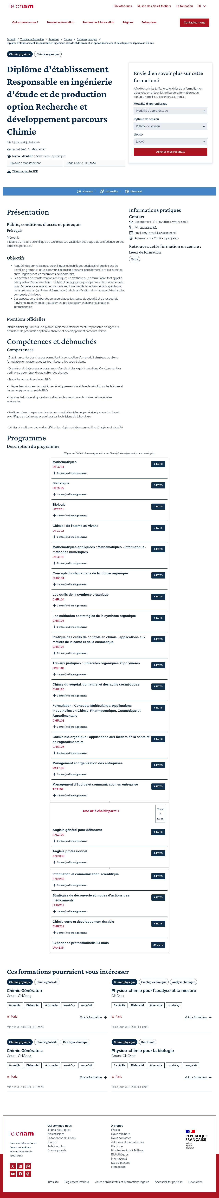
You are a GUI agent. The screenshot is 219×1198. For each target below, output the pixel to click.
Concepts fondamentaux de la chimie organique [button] (90, 573)
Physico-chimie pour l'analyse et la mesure (154, 990)
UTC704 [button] (58, 467)
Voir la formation (91, 1017)
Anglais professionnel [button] (70, 851)
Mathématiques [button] (65, 462)
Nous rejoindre (120, 1134)
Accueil (11, 39)
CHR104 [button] (58, 599)
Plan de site (118, 1167)
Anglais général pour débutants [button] (77, 830)
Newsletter (195, 1182)
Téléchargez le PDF (25, 171)
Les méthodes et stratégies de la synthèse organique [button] (94, 616)
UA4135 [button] (58, 947)
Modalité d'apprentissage (150, 103)
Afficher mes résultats (170, 151)
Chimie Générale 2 (25, 1050)
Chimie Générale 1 (24, 990)
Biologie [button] (59, 504)
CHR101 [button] (58, 578)
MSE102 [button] (58, 768)
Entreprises (149, 22)
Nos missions (56, 1134)
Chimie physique (20, 54)
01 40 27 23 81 (148, 227)
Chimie (68, 39)
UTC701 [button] (58, 509)
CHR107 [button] (58, 646)
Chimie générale (46, 982)
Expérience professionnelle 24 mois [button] (81, 943)
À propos (117, 1125)
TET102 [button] (58, 789)
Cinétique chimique (153, 982)
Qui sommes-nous (60, 1125)
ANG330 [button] (58, 856)
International (119, 1158)
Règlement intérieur (77, 1182)
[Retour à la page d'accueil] (22, 6)
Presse (115, 1129)
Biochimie (147, 1042)
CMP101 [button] (59, 668)
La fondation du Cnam (62, 1138)
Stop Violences (120, 1162)
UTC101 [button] (58, 557)
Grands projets (57, 1150)
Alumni (52, 1142)
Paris (134, 259)
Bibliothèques (119, 1154)
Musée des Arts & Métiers (127, 1150)
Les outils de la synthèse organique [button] (81, 594)
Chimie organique (87, 39)
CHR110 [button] (58, 689)
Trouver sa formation (60, 22)
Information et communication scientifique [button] (86, 874)
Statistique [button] (61, 483)
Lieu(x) (138, 134)
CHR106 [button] (58, 746)
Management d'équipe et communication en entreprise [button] (95, 784)
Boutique (117, 1146)
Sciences (54, 39)
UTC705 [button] (58, 488)
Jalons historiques (59, 1129)
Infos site (53, 1182)
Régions (128, 22)
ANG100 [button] (58, 834)
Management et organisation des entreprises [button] (88, 763)
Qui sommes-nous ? (25, 22)
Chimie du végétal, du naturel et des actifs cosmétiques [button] (96, 684)
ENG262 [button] (58, 879)
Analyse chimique (183, 982)
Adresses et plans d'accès (127, 1142)
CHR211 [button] (58, 905)
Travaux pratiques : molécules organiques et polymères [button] (96, 663)
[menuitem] (122, 6)
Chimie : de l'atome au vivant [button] (75, 526)
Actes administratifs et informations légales (122, 1182)
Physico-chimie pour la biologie (143, 1050)
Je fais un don (56, 1146)
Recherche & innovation (98, 22)
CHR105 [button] (58, 620)
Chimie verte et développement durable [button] (83, 921)
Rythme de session (146, 119)
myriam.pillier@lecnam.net (159, 232)
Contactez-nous (194, 22)
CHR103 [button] (58, 720)
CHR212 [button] (58, 926)
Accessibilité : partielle (168, 1182)
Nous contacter (121, 1138)
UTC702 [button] (58, 530)
